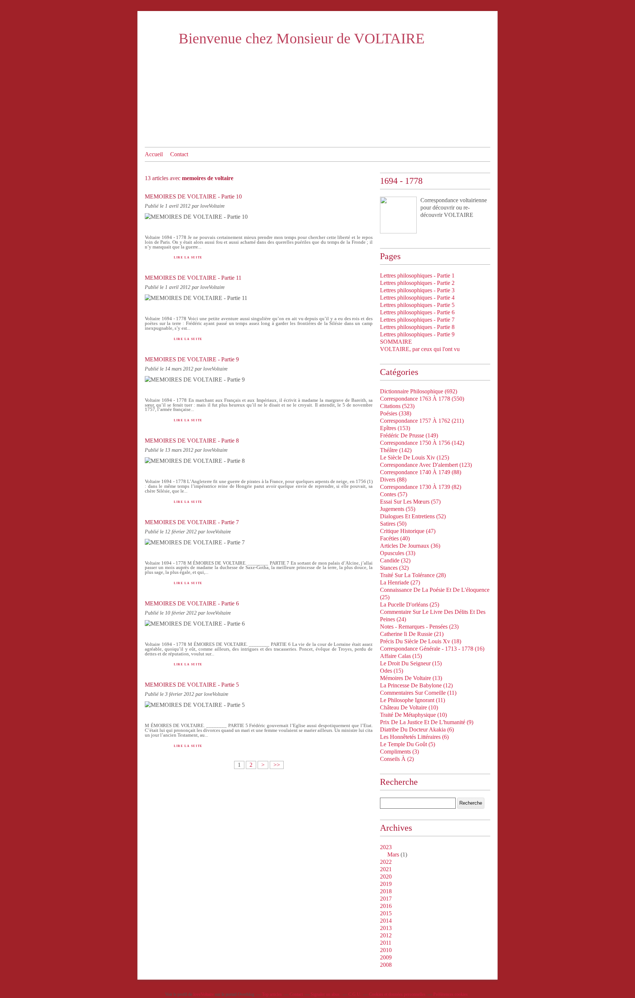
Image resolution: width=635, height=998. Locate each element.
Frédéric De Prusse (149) (409, 435)
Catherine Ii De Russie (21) (412, 634)
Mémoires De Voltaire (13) (411, 678)
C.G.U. (354, 994)
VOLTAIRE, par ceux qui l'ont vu (420, 349)
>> (276, 765)
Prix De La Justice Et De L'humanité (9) (426, 722)
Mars (393, 854)
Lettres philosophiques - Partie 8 (417, 327)
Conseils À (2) (397, 759)
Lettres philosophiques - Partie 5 (417, 305)
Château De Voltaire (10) (409, 707)
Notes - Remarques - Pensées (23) (419, 626)
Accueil (154, 154)
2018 (386, 891)
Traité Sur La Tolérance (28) (413, 575)
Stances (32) (394, 568)
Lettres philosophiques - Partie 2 (417, 283)
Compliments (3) (399, 751)
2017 (386, 898)
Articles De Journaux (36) (410, 546)
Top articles (272, 994)
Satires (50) (393, 524)
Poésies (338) (395, 413)
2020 (386, 876)
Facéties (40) (395, 538)
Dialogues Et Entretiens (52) (413, 516)
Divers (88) (393, 479)
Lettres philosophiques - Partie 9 (417, 334)
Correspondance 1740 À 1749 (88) (420, 472)
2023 (386, 847)
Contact (179, 154)
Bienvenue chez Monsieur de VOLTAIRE (301, 38)
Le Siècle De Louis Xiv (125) (414, 457)
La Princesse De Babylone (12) (416, 685)
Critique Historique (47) (407, 531)
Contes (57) (393, 494)
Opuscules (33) (397, 553)
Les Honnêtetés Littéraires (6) (414, 737)
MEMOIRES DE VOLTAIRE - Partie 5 (192, 685)
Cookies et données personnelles (397, 994)
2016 (386, 906)
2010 (386, 950)
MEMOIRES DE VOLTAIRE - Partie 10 (193, 196)
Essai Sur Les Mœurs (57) (410, 501)
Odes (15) (391, 671)
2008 (386, 965)
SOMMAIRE (396, 342)
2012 (386, 935)
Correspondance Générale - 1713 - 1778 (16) (432, 648)
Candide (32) (395, 560)
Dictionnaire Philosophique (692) (418, 391)
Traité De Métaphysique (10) (413, 715)
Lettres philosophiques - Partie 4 (417, 297)
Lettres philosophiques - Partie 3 (417, 290)
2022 (386, 862)
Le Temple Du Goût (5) (407, 744)
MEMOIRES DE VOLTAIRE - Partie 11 (193, 278)
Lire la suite (188, 257)
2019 (386, 884)
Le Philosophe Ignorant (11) (412, 700)
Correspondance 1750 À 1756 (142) (422, 443)
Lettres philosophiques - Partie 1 (417, 275)
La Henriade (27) (400, 582)
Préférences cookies (450, 994)
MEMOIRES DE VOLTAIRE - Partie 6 (192, 603)
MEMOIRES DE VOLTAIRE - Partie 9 (192, 359)
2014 (386, 920)
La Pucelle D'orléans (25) (409, 604)
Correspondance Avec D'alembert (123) (426, 465)
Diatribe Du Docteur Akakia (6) (417, 729)
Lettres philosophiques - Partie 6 (417, 312)
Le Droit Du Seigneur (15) (411, 663)
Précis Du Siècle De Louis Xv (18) (420, 641)
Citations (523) (397, 406)
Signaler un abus (326, 994)
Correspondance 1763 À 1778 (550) (422, 399)
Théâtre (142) (396, 450)
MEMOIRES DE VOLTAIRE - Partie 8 (192, 440)
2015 (386, 913)
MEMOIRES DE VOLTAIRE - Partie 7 (192, 522)
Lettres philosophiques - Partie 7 (417, 319)
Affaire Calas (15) (401, 656)
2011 (385, 943)
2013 (386, 928)
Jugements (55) (397, 509)
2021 (386, 869)
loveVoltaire (203, 994)
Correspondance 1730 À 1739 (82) (420, 487)
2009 (386, 957)
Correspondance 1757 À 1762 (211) (422, 421)
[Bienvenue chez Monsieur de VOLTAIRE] (398, 215)
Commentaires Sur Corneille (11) (418, 693)
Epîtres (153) (395, 428)
